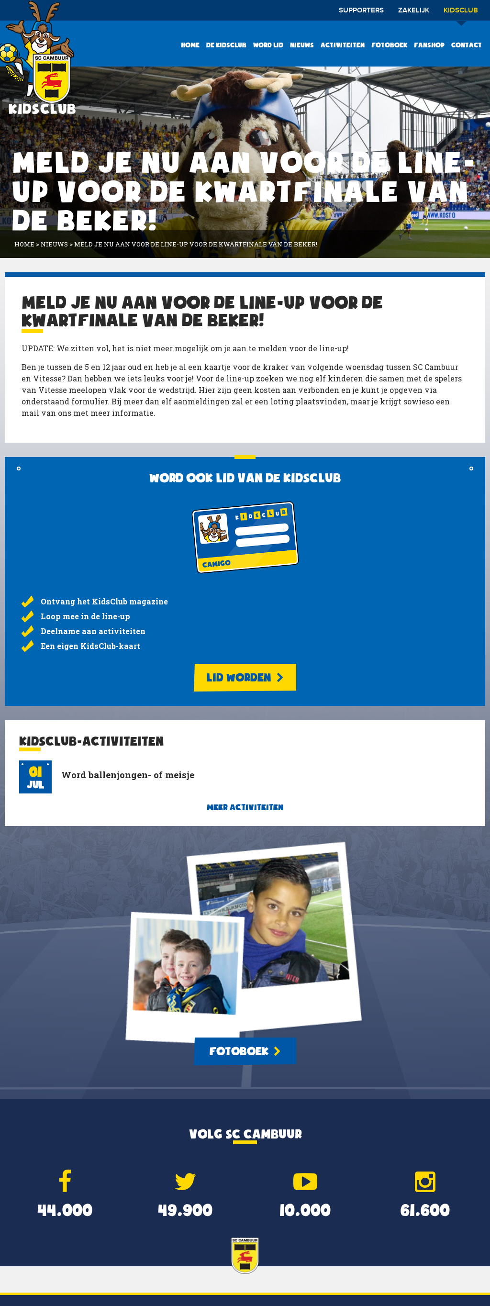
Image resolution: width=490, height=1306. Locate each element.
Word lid (268, 45)
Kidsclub (461, 10)
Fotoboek (389, 45)
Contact (466, 45)
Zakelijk (413, 10)
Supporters (361, 10)
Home (190, 45)
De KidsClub (226, 45)
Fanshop (429, 45)
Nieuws (302, 45)
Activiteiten (343, 45)
